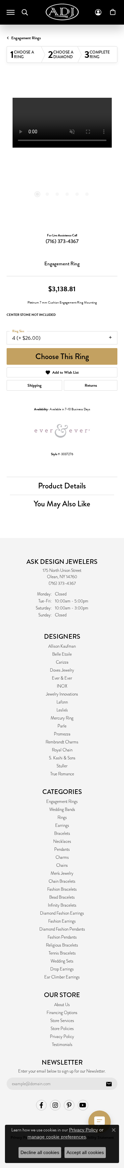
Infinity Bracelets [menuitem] (62, 905)
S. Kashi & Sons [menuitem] (62, 758)
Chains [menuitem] (62, 865)
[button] (25, 12)
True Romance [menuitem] (62, 774)
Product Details (62, 485)
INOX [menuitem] (62, 686)
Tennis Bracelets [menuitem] (62, 953)
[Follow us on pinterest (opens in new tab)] (69, 1105)
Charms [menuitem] (62, 857)
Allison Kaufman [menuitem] (62, 646)
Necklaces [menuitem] (62, 841)
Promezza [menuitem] (62, 734)
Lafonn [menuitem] (62, 702)
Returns (91, 385)
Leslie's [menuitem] (62, 710)
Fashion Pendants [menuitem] (62, 937)
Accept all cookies (85, 1152)
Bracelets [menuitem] (62, 834)
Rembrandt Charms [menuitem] (62, 742)
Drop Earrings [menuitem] (62, 969)
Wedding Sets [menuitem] (62, 961)
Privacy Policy (62, 1037)
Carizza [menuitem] (62, 662)
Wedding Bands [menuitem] (62, 810)
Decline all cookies (40, 1152)
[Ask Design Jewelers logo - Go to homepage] (62, 12)
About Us (62, 1005)
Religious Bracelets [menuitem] (62, 945)
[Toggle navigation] (10, 12)
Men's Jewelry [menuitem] (62, 873)
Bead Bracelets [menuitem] (62, 897)
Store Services (62, 1021)
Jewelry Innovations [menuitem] (62, 694)
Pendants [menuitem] (62, 849)
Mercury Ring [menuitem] (62, 718)
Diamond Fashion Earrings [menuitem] (62, 913)
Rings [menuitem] (62, 818)
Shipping (34, 385)
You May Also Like (62, 503)
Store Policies (62, 1029)
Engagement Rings (26, 38)
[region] (62, 153)
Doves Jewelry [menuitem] (62, 670)
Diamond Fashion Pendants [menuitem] (62, 929)
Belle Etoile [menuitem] (62, 654)
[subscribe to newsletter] (108, 1084)
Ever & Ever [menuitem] (62, 678)
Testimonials (62, 1045)
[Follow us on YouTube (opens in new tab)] (83, 1105)
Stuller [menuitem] (62, 766)
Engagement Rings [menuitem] (62, 802)
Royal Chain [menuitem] (62, 750)
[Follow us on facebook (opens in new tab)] (41, 1105)
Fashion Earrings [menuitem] (62, 921)
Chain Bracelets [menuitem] (62, 881)
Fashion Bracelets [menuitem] (62, 889)
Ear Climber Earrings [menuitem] (62, 977)
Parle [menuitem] (62, 726)
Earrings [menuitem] (62, 826)
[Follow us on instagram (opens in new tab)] (55, 1105)
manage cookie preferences (56, 1136)
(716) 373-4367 (62, 241)
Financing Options (62, 1013)
